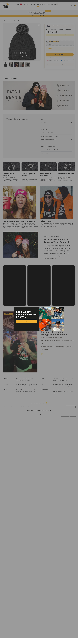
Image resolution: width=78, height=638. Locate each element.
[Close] (62, 308)
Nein (26, 325)
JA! (26, 321)
